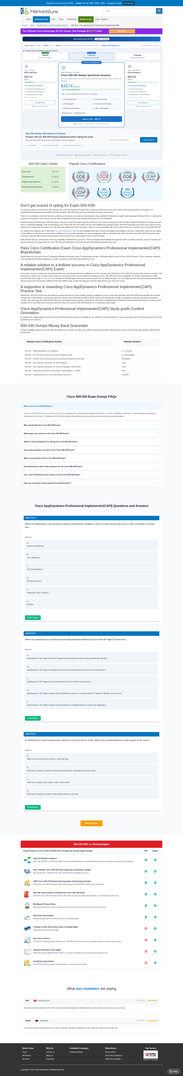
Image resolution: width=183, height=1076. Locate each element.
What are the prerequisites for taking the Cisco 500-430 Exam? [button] (51, 442)
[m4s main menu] (22, 19)
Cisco (32, 25)
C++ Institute (127, 351)
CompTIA (125, 375)
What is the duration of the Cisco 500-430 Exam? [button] (45, 458)
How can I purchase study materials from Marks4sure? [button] (47, 483)
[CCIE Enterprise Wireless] (104, 177)
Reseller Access (86, 19)
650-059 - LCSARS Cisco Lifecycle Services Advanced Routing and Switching (54, 359)
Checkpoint (126, 359)
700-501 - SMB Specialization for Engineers (41, 351)
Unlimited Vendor (76, 1052)
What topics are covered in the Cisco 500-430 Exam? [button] (46, 433)
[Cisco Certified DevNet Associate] (104, 193)
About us (49, 1055)
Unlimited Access (41, 19)
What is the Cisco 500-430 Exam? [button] (38, 406)
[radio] (45, 56)
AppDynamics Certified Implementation (52, 25)
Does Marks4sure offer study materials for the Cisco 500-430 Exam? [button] (53, 466)
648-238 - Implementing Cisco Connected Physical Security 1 (48, 375)
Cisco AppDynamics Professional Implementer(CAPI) (79, 45)
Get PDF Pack (40, 103)
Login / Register (101, 19)
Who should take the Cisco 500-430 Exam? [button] (42, 425)
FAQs (61, 19)
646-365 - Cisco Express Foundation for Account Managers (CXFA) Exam (53, 367)
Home (28, 19)
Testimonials (71, 19)
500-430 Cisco (49, 278)
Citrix (124, 367)
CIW (123, 371)
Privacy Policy (110, 1052)
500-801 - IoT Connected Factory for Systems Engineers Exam (48, 355)
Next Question (91, 823)
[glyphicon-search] (159, 11)
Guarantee (50, 1059)
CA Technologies (128, 355)
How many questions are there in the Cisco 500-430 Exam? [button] (49, 450)
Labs (53, 19)
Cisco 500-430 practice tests (65, 231)
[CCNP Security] (80, 193)
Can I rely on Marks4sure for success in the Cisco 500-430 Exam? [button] (52, 475)
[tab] (91, 406)
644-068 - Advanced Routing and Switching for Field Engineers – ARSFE (53, 371)
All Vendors (26, 1055)
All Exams (26, 1059)
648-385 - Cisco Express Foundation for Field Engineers (46, 363)
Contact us (50, 1052)
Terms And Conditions (113, 1055)
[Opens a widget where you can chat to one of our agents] (174, 1072)
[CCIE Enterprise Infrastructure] (80, 177)
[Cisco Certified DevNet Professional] (127, 193)
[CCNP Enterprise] (151, 177)
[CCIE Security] (127, 177)
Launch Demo (148, 140)
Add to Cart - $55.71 (91, 119)
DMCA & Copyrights (113, 1059)
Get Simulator (143, 103)
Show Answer (33, 618)
